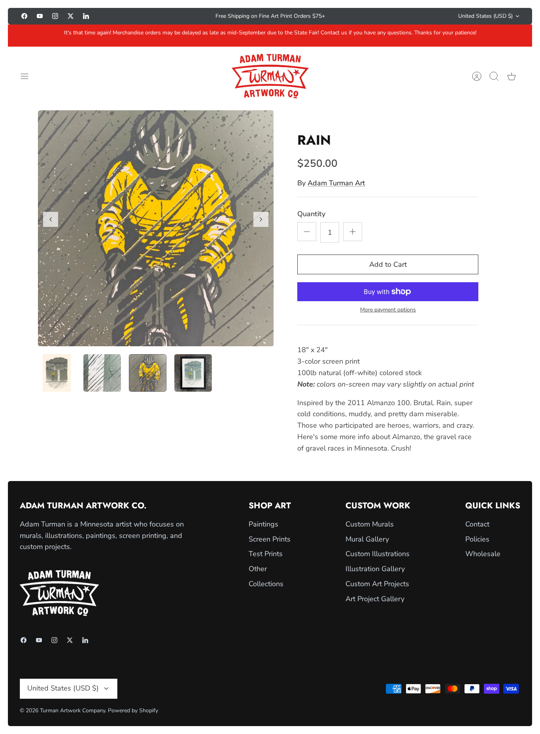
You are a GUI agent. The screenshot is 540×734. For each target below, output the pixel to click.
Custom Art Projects (377, 584)
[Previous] (173, 16)
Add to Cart (388, 264)
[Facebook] (24, 16)
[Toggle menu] (28, 76)
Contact (477, 524)
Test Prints (266, 554)
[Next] (367, 16)
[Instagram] (55, 16)
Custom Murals (370, 524)
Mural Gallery (367, 539)
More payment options (388, 310)
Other (258, 569)
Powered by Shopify (133, 710)
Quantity (311, 214)
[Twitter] (70, 16)
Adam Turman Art (336, 183)
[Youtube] (39, 16)
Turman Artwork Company (72, 710)
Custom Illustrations (378, 554)
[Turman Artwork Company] (270, 76)
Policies (477, 539)
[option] (156, 228)
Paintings (263, 524)
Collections (266, 584)
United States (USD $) (485, 16)
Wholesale (482, 554)
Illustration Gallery (375, 569)
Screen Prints (270, 539)
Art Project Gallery (375, 599)
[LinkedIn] (86, 16)
